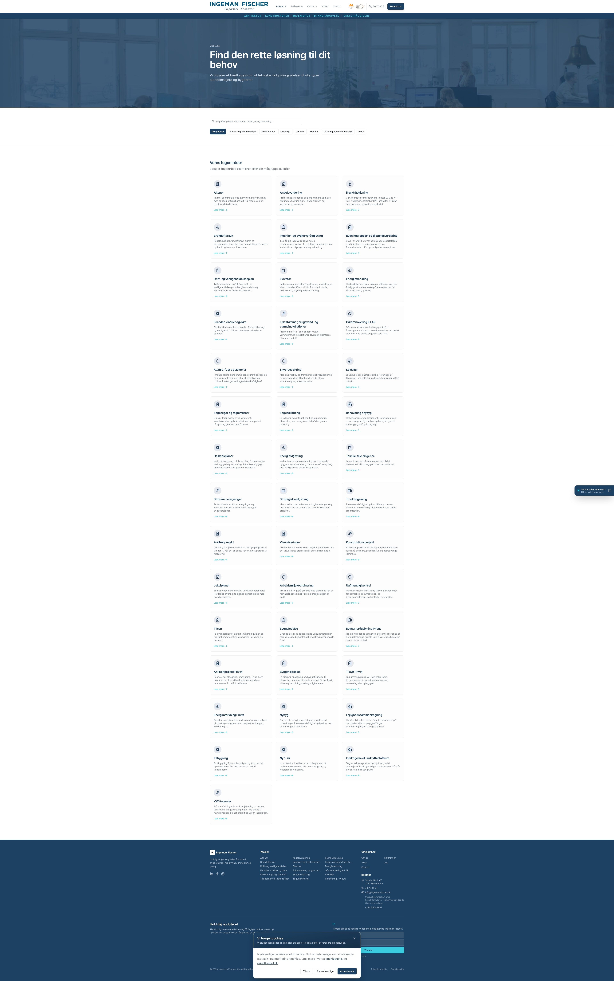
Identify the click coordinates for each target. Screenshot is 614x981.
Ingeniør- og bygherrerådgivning (307, 862)
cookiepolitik (334, 958)
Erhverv (314, 131)
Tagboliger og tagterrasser (274, 878)
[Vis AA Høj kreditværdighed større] (351, 6)
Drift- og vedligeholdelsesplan (274, 866)
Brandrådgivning (334, 857)
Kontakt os (396, 6)
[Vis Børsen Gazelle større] (360, 6)
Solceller (329, 874)
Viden (325, 6)
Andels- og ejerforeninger (242, 131)
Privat (361, 131)
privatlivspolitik (267, 963)
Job (386, 862)
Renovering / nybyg (335, 878)
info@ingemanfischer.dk (377, 892)
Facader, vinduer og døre (273, 870)
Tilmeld (368, 950)
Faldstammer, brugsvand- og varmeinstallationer (307, 870)
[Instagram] (222, 873)
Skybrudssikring (301, 874)
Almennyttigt (268, 131)
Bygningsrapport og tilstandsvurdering (339, 862)
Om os (310, 6)
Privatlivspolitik (379, 969)
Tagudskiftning (301, 878)
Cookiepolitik (397, 969)
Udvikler (300, 131)
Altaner (264, 857)
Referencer (297, 6)
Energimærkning (333, 866)
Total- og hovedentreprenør (337, 131)
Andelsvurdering (301, 857)
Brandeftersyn (267, 862)
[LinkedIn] (211, 873)
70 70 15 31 (371, 888)
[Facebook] (217, 873)
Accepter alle (347, 971)
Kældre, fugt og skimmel (273, 874)
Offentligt (285, 131)
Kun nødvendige (325, 971)
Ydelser (280, 6)
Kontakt (336, 6)
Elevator (297, 866)
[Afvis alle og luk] (354, 938)
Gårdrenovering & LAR (337, 870)
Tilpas (306, 971)
